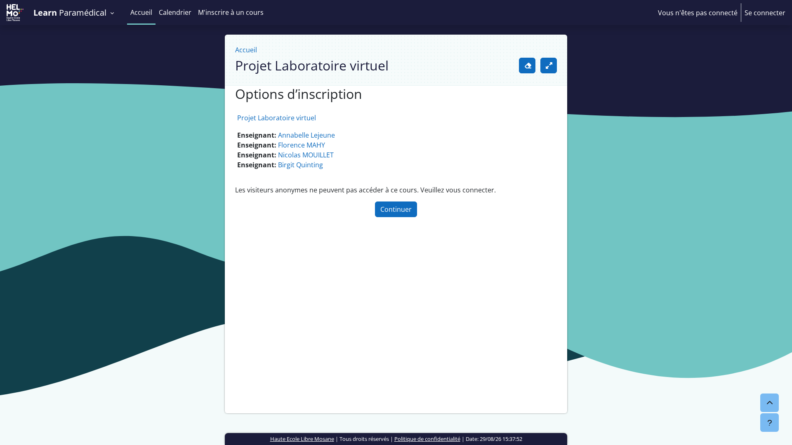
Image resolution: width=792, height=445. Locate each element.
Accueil (246, 49)
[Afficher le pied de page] (769, 422)
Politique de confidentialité (427, 439)
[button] (76, 12)
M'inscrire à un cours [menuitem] (231, 12)
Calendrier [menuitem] (175, 12)
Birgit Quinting (300, 164)
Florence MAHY (301, 145)
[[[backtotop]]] (769, 402)
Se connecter (765, 12)
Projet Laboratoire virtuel (276, 117)
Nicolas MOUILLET (306, 154)
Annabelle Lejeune (306, 135)
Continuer (396, 209)
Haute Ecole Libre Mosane (302, 439)
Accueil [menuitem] (141, 12)
